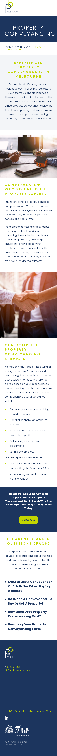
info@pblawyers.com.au (18, 670)
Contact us (28, 520)
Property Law (23, 47)
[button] (28, 588)
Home (8, 47)
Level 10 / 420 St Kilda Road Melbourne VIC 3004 (28, 711)
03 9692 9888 (13, 667)
